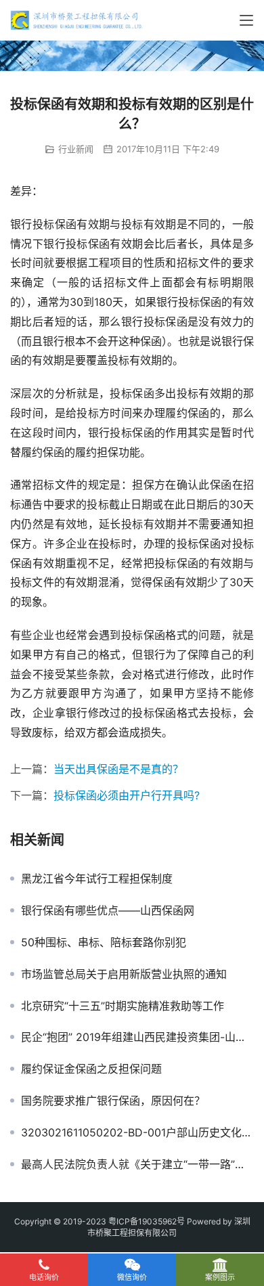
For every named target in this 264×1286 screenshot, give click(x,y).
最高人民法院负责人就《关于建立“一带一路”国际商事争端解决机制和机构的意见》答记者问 (137, 1164)
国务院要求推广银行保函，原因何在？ (113, 1100)
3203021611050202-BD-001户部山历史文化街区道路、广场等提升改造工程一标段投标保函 (137, 1132)
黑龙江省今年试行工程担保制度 (97, 878)
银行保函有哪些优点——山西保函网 (107, 910)
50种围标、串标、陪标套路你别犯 (103, 942)
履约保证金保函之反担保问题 (91, 1069)
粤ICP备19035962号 (146, 1221)
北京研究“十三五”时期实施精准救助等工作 (122, 1006)
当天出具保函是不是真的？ (118, 769)
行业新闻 (75, 148)
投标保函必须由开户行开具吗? (126, 795)
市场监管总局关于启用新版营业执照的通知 (124, 974)
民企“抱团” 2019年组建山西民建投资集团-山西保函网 (137, 1037)
